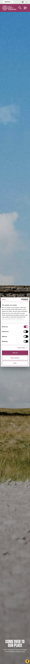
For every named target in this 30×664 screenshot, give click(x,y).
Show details (21, 347)
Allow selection (15, 358)
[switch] (26, 331)
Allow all (15, 352)
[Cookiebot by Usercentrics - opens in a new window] (21, 300)
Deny (15, 363)
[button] (25, 8)
